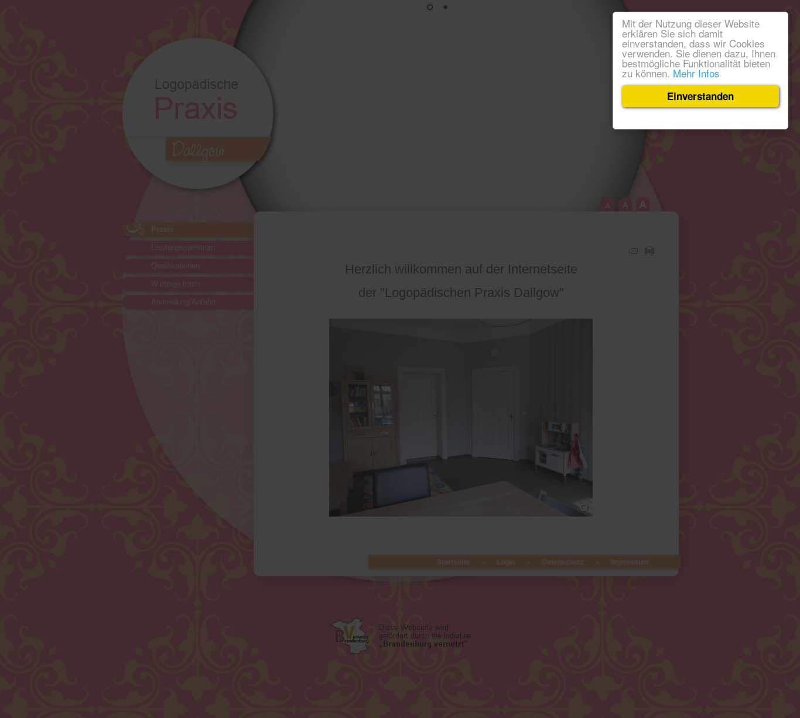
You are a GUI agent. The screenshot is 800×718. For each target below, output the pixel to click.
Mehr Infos (696, 73)
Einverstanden (700, 96)
